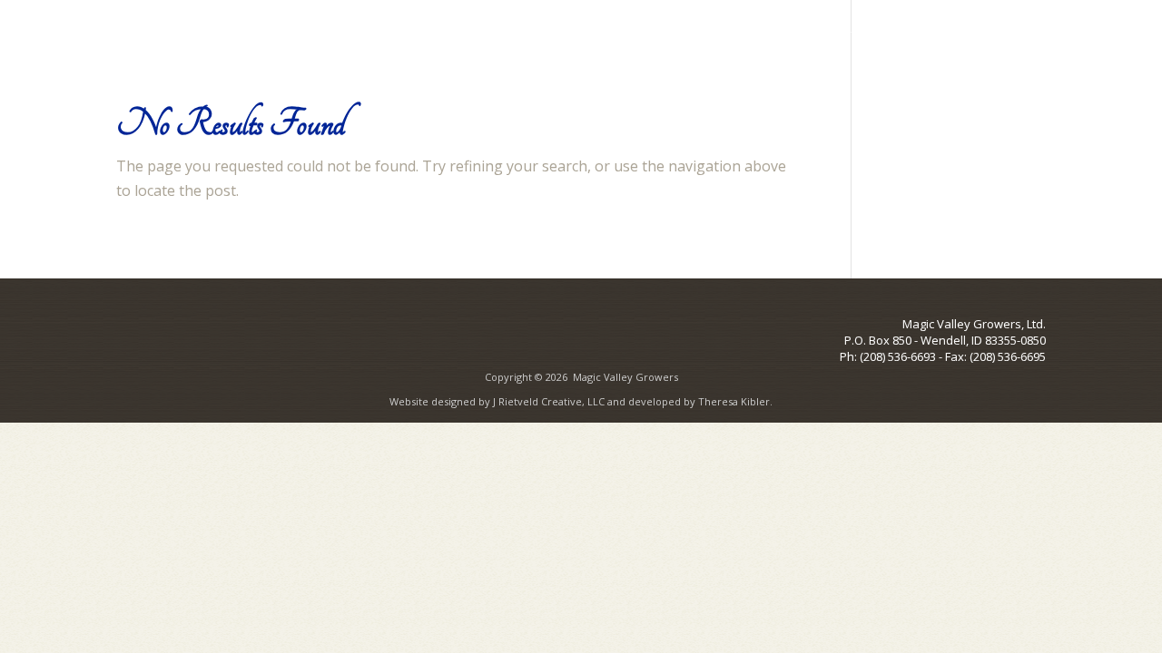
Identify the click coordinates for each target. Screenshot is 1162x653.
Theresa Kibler (734, 401)
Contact (1021, 35)
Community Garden (840, 35)
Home (527, 35)
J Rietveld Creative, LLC (549, 401)
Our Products (712, 35)
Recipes (949, 35)
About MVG (607, 35)
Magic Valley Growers (625, 377)
